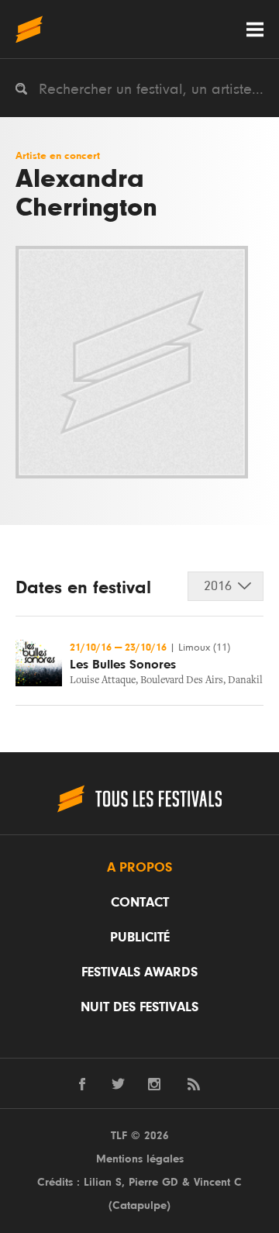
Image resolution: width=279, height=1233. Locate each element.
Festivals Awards (139, 972)
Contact (140, 903)
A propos (139, 868)
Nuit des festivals (139, 1007)
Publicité (140, 938)
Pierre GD (153, 1182)
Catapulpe (139, 1205)
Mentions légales (140, 1159)
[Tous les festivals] (29, 29)
